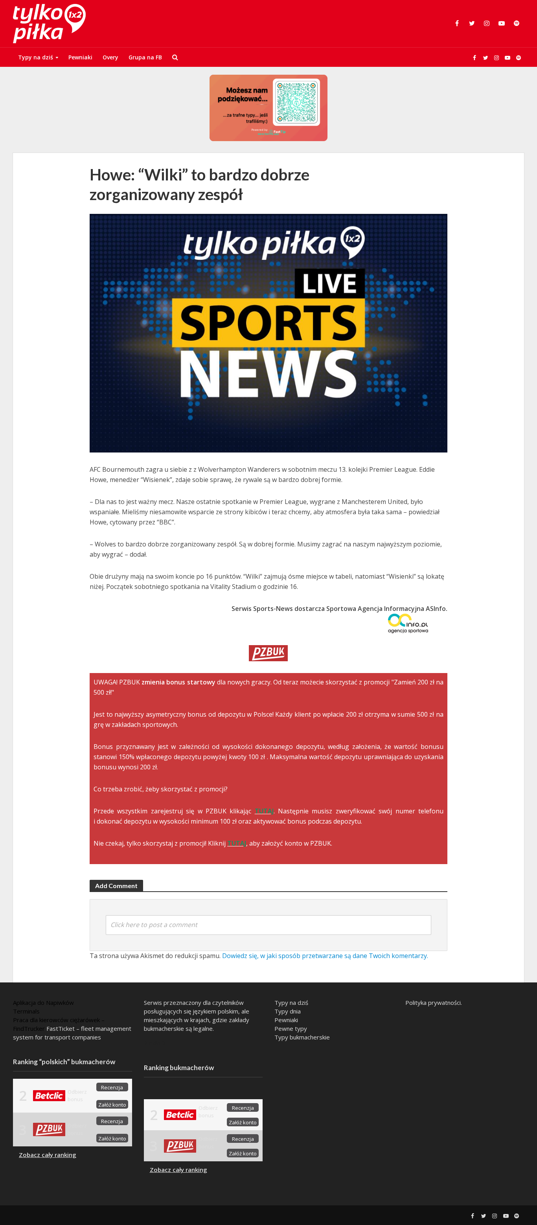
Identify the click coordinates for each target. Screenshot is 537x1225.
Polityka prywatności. (433, 1002)
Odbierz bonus (77, 1095)
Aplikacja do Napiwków (43, 1002)
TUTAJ (264, 811)
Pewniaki (80, 57)
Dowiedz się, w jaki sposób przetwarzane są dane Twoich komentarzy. (325, 955)
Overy (110, 57)
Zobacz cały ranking (47, 1155)
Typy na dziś (35, 57)
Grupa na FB (145, 57)
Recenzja (112, 1087)
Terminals (26, 1011)
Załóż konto (112, 1104)
